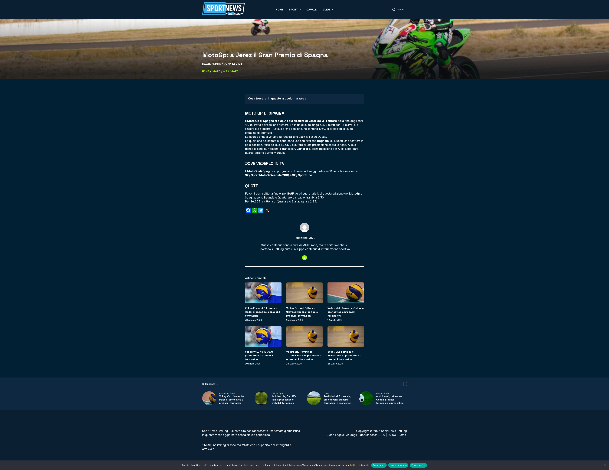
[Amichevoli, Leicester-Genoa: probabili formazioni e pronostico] (366, 398)
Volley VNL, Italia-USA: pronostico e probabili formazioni (259, 355)
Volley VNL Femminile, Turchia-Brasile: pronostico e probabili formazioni (303, 355)
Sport (293, 9)
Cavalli (311, 9)
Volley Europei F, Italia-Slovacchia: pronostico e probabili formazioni (302, 311)
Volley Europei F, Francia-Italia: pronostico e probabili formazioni (263, 311)
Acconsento (379, 465)
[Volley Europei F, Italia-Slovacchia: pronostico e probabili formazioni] (304, 292)
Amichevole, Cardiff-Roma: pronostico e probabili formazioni (284, 399)
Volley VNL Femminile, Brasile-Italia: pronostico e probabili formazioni (344, 355)
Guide (326, 9)
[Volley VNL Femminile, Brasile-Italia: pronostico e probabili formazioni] (345, 336)
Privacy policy (418, 465)
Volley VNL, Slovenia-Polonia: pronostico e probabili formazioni (345, 311)
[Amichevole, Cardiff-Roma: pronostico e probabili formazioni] (261, 398)
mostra (300, 98)
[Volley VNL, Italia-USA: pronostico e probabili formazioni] (263, 336)
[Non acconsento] (605, 465)
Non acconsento (398, 465)
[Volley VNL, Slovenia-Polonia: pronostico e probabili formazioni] (345, 292)
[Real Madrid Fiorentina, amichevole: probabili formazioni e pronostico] (314, 398)
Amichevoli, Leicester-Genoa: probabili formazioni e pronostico (389, 399)
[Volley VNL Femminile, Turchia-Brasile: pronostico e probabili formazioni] (304, 336)
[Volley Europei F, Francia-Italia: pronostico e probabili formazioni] (263, 292)
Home (280, 9)
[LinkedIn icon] (304, 257)
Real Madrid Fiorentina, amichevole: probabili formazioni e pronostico (337, 399)
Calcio (275, 393)
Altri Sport (224, 393)
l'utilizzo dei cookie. (360, 465)
